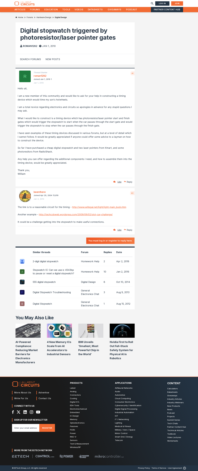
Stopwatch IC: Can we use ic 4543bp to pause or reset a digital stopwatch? (53, 271)
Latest (73, 388)
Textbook (171, 434)
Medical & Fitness (123, 426)
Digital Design (88, 282)
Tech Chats (172, 423)
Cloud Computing (123, 398)
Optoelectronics (77, 423)
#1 (132, 73)
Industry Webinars (175, 402)
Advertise (44, 392)
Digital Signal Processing (126, 409)
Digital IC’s (74, 402)
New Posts (53, 59)
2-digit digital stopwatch (45, 261)
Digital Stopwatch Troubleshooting (52, 292)
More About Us (22, 392)
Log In (162, 3)
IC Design (74, 416)
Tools (66, 9)
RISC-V (73, 437)
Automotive (120, 395)
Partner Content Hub (167, 9)
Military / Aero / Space (125, 430)
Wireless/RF (75, 447)
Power (73, 433)
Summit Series (173, 420)
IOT (116, 416)
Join (177, 3)
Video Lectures (174, 437)
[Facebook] (13, 412)
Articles (20, 9)
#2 (132, 193)
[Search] (152, 3)
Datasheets (95, 9)
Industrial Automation (124, 412)
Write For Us (21, 398)
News (169, 409)
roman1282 (30, 46)
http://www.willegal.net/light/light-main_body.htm (99, 207)
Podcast (131, 9)
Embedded (75, 412)
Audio (117, 391)
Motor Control (121, 433)
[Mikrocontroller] (109, 456)
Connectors (75, 395)
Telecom (119, 440)
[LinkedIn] (25, 412)
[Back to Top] (184, 468)
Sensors (73, 440)
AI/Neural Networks (123, 388)
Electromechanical (78, 409)
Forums (35, 9)
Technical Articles (175, 430)
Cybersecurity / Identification (128, 405)
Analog (73, 391)
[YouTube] (38, 412)
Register (47, 428)
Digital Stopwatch (42, 303)
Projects (171, 416)
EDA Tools (74, 405)
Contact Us (45, 398)
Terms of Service (158, 468)
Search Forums (30, 59)
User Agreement (175, 468)
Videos (79, 9)
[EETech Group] (20, 456)
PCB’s (72, 430)
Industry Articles (174, 399)
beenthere (40, 191)
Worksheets (172, 441)
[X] (18, 412)
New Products (173, 406)
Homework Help (90, 261)
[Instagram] (31, 412)
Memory (73, 419)
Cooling (73, 398)
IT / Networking (122, 419)
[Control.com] (45, 456)
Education (51, 9)
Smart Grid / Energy (124, 437)
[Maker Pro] (84, 456)
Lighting (118, 423)
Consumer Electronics (125, 402)
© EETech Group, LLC (21, 468)
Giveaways (114, 9)
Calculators (172, 388)
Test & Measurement (79, 444)
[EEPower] (66, 456)
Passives (74, 426)
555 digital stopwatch (44, 282)
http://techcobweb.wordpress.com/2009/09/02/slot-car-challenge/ (76, 214)
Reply (129, 182)
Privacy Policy (144, 468)
